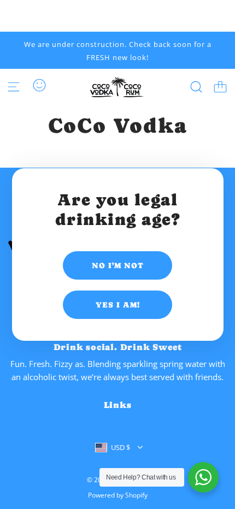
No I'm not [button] (118, 265)
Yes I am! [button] (118, 304)
